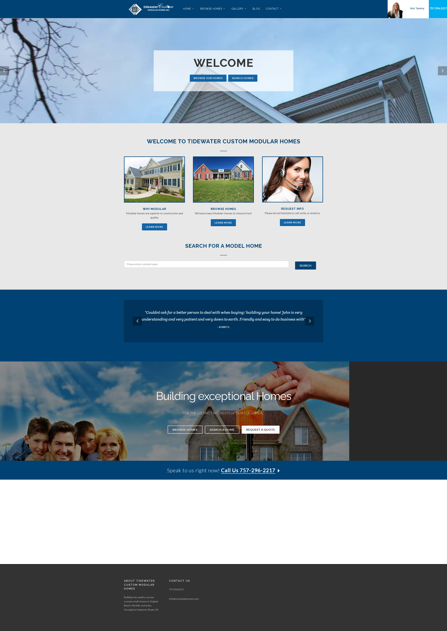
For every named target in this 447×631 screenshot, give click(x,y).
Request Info (292, 208)
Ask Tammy (417, 8)
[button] (4, 70)
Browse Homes (223, 209)
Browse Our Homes (208, 78)
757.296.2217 (438, 8)
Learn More (154, 226)
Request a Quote (260, 429)
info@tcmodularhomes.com (184, 598)
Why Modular (154, 209)
